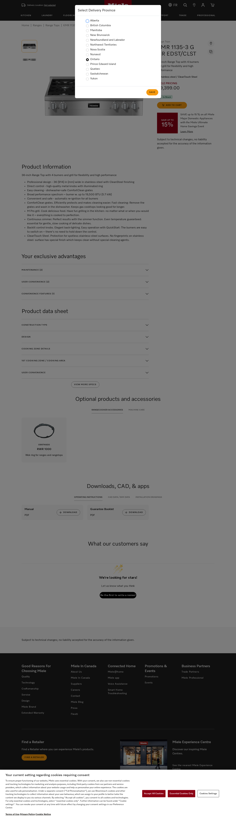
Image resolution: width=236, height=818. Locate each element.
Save (152, 92)
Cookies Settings (208, 793)
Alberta (94, 20)
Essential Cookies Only (181, 793)
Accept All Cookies (154, 793)
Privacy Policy (27, 814)
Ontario (95, 59)
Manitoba (96, 30)
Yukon (94, 78)
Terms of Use (13, 814)
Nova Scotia (97, 49)
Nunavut (95, 54)
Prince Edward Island (103, 64)
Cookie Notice (43, 814)
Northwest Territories (103, 44)
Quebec (95, 69)
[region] (118, 794)
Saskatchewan (99, 73)
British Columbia (100, 25)
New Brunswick (100, 35)
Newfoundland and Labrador (107, 40)
